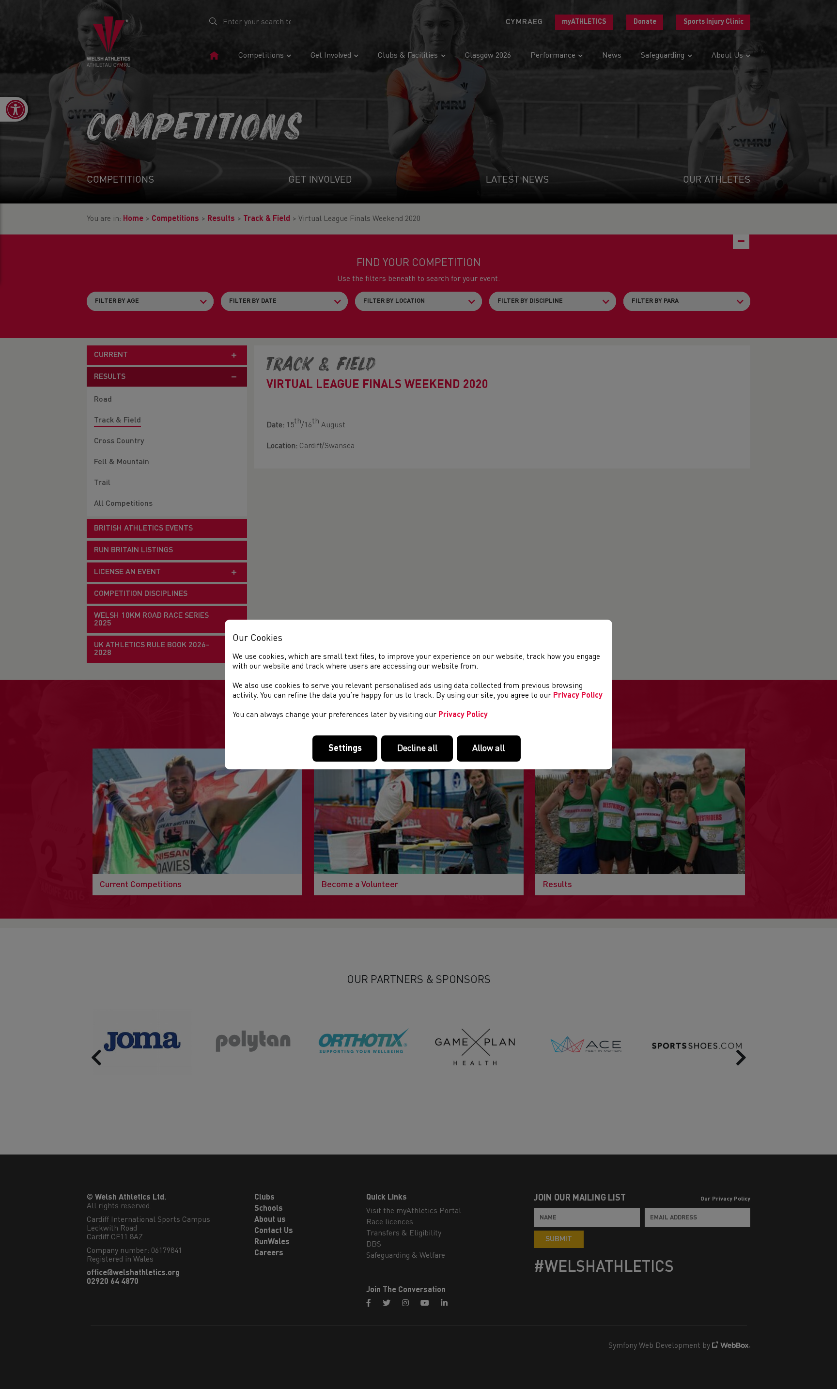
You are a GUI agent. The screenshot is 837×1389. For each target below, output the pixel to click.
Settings (345, 748)
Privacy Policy (578, 696)
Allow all (488, 748)
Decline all (417, 748)
